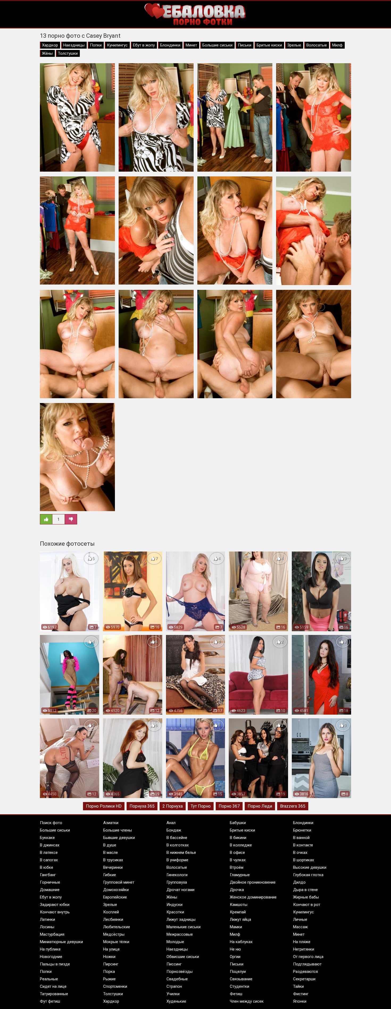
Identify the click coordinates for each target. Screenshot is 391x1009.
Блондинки (170, 45)
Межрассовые (180, 934)
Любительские (116, 927)
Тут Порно (201, 806)
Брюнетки (302, 830)
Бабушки (238, 822)
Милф (337, 45)
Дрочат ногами (180, 889)
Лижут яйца (240, 919)
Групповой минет (118, 882)
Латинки (47, 919)
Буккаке (47, 837)
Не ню (235, 949)
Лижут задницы (181, 919)
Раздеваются (305, 971)
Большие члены (117, 830)
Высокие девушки (309, 867)
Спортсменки (115, 986)
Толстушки (68, 53)
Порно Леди (260, 806)
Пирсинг (110, 964)
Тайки (298, 986)
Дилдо (299, 882)
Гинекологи (177, 874)
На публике (50, 949)
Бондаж (174, 830)
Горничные (50, 882)
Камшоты (238, 904)
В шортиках (303, 860)
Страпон (174, 986)
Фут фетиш (50, 1001)
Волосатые (316, 45)
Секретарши (304, 979)
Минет (191, 45)
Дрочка (237, 889)
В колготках (178, 845)
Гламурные (240, 874)
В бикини (238, 837)
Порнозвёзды (180, 971)
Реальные (49, 979)
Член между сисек (247, 1001)
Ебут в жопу (144, 45)
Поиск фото (51, 822)
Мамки (236, 927)
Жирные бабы (306, 897)
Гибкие (109, 874)
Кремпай (238, 912)
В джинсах (49, 845)
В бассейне (177, 837)
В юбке (46, 867)
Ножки (109, 956)
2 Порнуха (173, 806)
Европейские (115, 897)
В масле (110, 852)
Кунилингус (117, 45)
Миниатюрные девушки (61, 941)
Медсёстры (113, 934)
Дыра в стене (305, 889)
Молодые (175, 941)
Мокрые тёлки (116, 941)
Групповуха (177, 882)
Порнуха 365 (142, 806)
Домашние (50, 889)
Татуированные (54, 993)
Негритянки (303, 949)
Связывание (241, 979)
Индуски (174, 904)
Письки (244, 45)
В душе (109, 845)
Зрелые (294, 45)
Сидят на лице (53, 986)
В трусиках (113, 860)
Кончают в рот (306, 904)
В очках (300, 852)
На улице (111, 949)
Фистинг (301, 993)
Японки (299, 1001)
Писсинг (174, 964)
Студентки (239, 986)
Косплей (111, 912)
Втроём (236, 867)
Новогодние (51, 956)
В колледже (241, 845)
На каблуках (241, 941)
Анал (171, 822)
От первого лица (308, 956)
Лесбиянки (113, 919)
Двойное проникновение (253, 882)
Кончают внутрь (55, 912)
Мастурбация (52, 934)
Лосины (47, 927)
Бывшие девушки (119, 837)
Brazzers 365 (292, 806)
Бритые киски (269, 45)
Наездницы (74, 45)
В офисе (237, 852)
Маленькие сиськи (184, 927)
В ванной (301, 837)
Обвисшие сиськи (183, 956)
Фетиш (236, 993)
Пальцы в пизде (55, 964)
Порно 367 (229, 806)
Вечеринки (113, 867)
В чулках (238, 860)
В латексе (49, 852)
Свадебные (177, 979)
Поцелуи (238, 971)
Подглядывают (307, 964)
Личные (300, 919)
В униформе (177, 860)
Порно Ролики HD (104, 806)
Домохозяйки (116, 889)
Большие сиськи (217, 45)
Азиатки (110, 822)
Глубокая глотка (308, 874)
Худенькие (176, 1001)
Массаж (300, 927)
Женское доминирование (253, 897)
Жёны (47, 53)
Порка (109, 971)
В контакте (303, 845)
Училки (173, 993)
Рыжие (109, 979)
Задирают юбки (54, 904)
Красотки (175, 912)
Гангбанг (48, 874)
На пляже (301, 941)
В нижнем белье (181, 852)
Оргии (235, 956)
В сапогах (49, 860)
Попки (96, 45)
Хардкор (50, 45)
